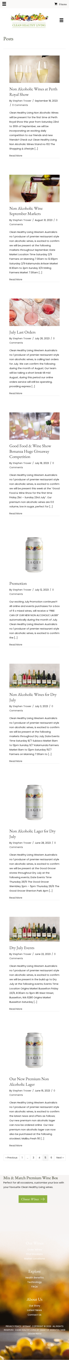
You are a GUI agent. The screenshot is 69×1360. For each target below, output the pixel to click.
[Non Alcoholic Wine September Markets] (34, 188)
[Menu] (4, 3)
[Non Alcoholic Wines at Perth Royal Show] (34, 69)
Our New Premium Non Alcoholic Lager (29, 1081)
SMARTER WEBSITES (49, 1330)
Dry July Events (21, 947)
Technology (34, 1282)
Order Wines (34, 1249)
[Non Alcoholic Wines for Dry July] (34, 676)
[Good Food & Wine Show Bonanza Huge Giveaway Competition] (34, 426)
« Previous (11, 1157)
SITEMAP (27, 1326)
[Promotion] (34, 554)
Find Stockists (34, 1254)
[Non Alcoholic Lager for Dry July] (34, 802)
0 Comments (20, 105)
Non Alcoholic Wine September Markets (26, 211)
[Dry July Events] (34, 929)
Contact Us (34, 1314)
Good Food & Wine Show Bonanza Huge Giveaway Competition (30, 451)
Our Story (34, 1305)
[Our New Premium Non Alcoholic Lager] (34, 1050)
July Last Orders (22, 332)
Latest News (34, 1310)
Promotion (18, 583)
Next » (60, 1157)
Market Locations (34, 1258)
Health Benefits (34, 1277)
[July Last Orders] (34, 312)
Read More (15, 155)
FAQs (34, 1286)
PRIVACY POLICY (13, 1326)
